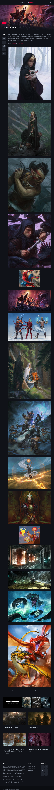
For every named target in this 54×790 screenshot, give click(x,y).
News (29, 768)
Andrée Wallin (33, 728)
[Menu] (4, 2)
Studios (30, 772)
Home (29, 766)
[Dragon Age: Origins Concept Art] (39, 739)
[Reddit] (4, 46)
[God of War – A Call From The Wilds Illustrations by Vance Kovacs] (14, 739)
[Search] (50, 2)
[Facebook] (4, 49)
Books (33, 768)
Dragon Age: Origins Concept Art (38, 750)
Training (35, 772)
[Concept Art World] (27, 2)
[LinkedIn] (4, 53)
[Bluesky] (4, 38)
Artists (4, 23)
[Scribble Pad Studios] (14, 718)
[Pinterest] (4, 42)
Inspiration (30, 770)
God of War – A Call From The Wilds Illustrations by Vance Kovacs (14, 751)
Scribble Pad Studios (11, 728)
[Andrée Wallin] (39, 718)
